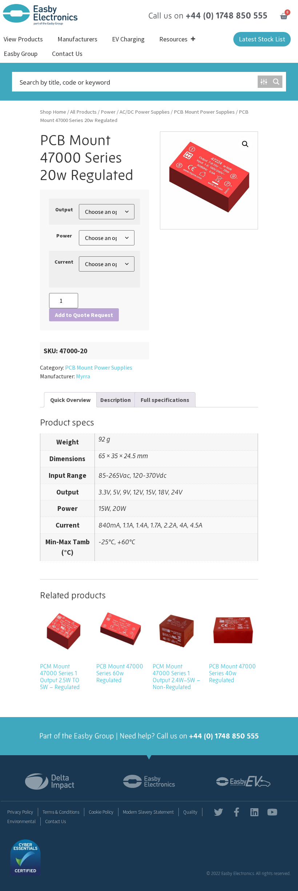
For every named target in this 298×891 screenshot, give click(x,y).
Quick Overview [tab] (70, 399)
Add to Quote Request (84, 314)
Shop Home (53, 112)
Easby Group (20, 53)
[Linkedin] (254, 812)
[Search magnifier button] (276, 82)
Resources (173, 39)
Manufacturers (77, 39)
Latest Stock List (262, 39)
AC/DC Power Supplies (145, 112)
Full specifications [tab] (165, 399)
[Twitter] (218, 812)
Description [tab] (115, 399)
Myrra (83, 376)
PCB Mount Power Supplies (204, 112)
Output (64, 209)
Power (108, 112)
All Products (83, 112)
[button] (245, 144)
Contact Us (67, 53)
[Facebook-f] (236, 812)
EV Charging (128, 39)
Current (64, 261)
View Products (23, 39)
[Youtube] (272, 812)
